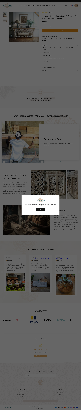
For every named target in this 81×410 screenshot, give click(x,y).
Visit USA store (40, 209)
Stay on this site (40, 211)
